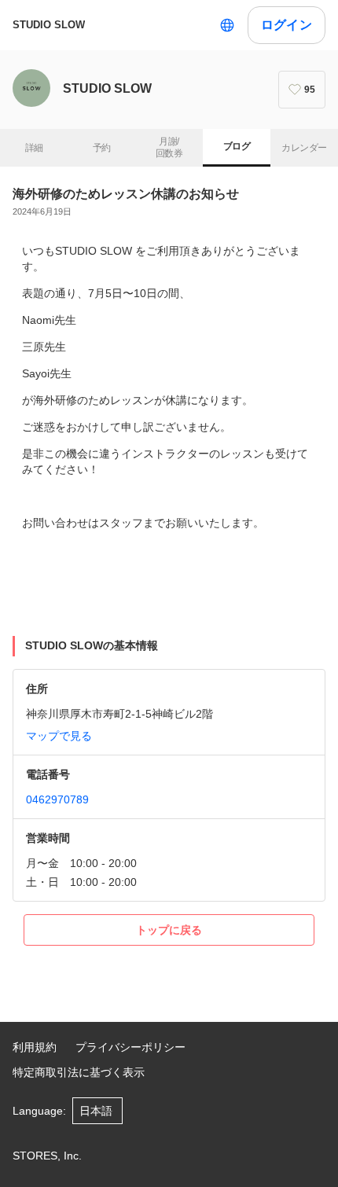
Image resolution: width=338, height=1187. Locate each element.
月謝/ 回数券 (169, 148)
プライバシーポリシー (130, 1047)
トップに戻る (169, 930)
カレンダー (303, 147)
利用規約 (35, 1047)
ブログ (236, 146)
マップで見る (59, 735)
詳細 (34, 147)
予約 (102, 147)
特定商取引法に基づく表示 (79, 1072)
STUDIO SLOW (49, 25)
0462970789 (57, 799)
